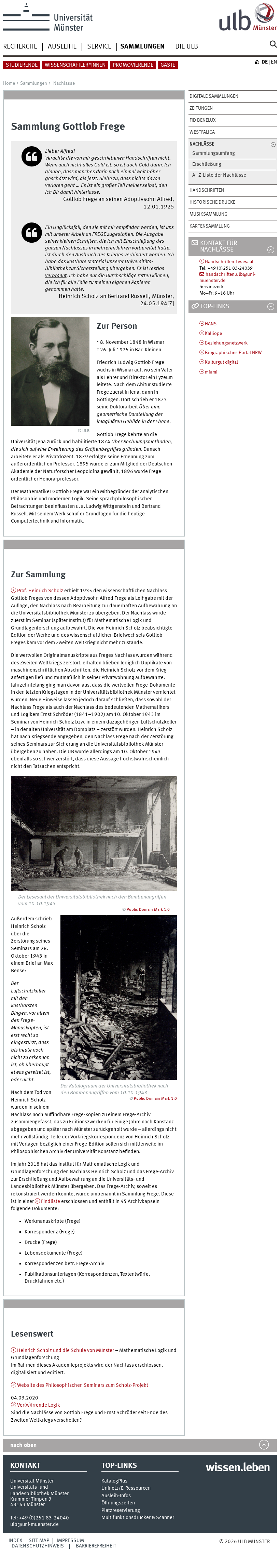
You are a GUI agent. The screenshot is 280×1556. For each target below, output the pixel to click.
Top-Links (214, 306)
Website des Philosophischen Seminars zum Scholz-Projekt (82, 1385)
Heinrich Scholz (40, 591)
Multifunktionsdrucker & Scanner (137, 1517)
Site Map (39, 1540)
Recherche (20, 46)
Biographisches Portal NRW (233, 352)
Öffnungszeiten (118, 1503)
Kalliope (213, 333)
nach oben (23, 1445)
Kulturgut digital (221, 362)
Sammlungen (33, 83)
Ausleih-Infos (116, 1496)
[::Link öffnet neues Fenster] (94, 833)
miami (211, 372)
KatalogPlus (114, 1481)
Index (15, 1540)
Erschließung (206, 164)
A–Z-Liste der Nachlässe (219, 175)
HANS (210, 324)
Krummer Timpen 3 (31, 1499)
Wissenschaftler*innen (75, 65)
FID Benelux (203, 120)
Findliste (50, 1201)
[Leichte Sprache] (256, 62)
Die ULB (186, 46)
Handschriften (207, 190)
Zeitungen (201, 108)
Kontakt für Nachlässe (218, 246)
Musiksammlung (208, 214)
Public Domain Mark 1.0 (148, 910)
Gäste (167, 65)
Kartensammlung (210, 226)
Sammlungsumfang (213, 153)
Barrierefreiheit (96, 1546)
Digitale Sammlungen (214, 96)
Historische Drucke (212, 202)
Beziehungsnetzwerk (226, 343)
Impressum (70, 1540)
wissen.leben (238, 1468)
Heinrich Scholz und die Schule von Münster (65, 1350)
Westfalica (202, 132)
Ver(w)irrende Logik (38, 1405)
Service (99, 46)
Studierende (22, 65)
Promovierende (133, 65)
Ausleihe (62, 46)
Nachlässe (64, 83)
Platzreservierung (120, 1510)
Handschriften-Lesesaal (229, 261)
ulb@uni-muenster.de (34, 1524)
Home (9, 83)
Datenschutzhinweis (38, 1546)
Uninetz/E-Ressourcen (126, 1488)
